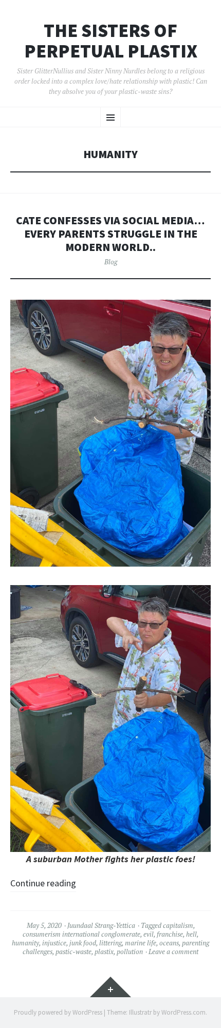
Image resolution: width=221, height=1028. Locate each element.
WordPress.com (183, 1012)
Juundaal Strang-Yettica (101, 925)
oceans (169, 942)
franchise (170, 934)
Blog (110, 261)
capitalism (178, 925)
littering (110, 942)
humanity (25, 942)
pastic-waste (73, 951)
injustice (54, 942)
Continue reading (43, 883)
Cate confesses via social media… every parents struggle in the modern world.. (110, 234)
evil (148, 934)
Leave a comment (173, 951)
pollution (130, 951)
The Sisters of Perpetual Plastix (110, 41)
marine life (140, 942)
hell (191, 934)
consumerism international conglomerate (81, 934)
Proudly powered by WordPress (58, 1012)
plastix (104, 951)
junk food (82, 942)
